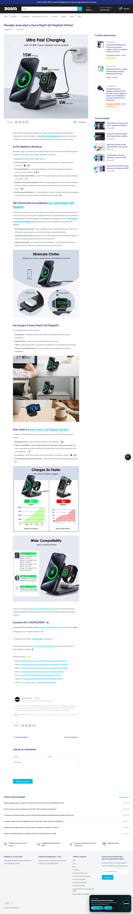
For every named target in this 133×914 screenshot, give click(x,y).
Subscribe (108, 907)
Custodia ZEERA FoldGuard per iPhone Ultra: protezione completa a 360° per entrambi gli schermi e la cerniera (116, 48)
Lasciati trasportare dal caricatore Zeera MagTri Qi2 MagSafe (42, 672)
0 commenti (82, 122)
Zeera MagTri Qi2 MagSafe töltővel (45, 646)
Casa (5, 16)
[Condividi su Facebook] (16, 122)
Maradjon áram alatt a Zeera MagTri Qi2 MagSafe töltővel (42, 679)
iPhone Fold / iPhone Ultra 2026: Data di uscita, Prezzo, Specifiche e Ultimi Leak (118, 135)
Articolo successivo (71, 737)
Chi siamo (54, 16)
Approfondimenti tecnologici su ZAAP (83, 890)
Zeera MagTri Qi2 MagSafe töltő (32, 154)
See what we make (97, 907)
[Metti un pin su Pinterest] (19, 122)
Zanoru (71, 16)
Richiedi (107, 877)
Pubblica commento (23, 781)
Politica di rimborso (79, 879)
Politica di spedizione (80, 882)
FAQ (74, 860)
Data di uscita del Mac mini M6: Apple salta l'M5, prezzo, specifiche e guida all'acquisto (118, 146)
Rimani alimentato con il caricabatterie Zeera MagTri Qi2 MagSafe (43, 661)
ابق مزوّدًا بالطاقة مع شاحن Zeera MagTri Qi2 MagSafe (38, 682)
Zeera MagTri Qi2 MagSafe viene (49, 627)
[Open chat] (128, 457)
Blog (74, 867)
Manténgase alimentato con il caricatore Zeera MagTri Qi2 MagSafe (44, 668)
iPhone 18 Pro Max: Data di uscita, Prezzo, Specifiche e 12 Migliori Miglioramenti (117, 124)
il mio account (105, 10)
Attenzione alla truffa (80, 873)
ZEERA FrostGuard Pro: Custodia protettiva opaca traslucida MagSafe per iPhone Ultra (116, 71)
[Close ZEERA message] (128, 897)
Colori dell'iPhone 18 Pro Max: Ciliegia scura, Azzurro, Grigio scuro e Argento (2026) (116, 156)
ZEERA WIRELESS (111, 42)
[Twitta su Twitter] (23, 122)
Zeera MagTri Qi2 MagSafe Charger (42, 609)
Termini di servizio (79, 885)
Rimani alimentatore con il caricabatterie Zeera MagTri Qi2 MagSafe (44, 664)
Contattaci (25, 16)
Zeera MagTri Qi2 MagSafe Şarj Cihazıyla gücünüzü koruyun (40, 675)
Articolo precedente (21, 737)
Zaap (79, 16)
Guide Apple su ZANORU (81, 894)
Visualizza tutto (124, 797)
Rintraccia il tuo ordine (40, 16)
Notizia (63, 16)
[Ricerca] (79, 9)
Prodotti (13, 16)
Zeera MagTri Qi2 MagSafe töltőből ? (49, 429)
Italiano (7, 903)
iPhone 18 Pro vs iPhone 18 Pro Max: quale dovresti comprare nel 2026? (118, 167)
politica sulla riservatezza (81, 876)
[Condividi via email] (27, 122)
